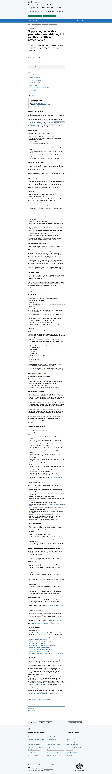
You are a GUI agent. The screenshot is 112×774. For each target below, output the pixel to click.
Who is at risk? (32, 79)
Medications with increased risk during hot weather (39, 87)
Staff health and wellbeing (34, 88)
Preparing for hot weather (34, 82)
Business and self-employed (34, 742)
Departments (69, 736)
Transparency (69, 750)
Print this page (33, 95)
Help (29, 763)
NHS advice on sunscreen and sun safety (39, 651)
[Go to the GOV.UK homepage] (32, 21)
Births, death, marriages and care (36, 739)
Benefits (30, 736)
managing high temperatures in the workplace (40, 623)
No (50, 722)
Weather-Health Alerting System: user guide (39, 647)
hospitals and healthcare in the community (49, 124)
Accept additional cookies (35, 16)
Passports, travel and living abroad (55, 750)
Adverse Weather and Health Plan (37, 643)
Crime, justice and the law (34, 750)
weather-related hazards (39, 103)
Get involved (69, 755)
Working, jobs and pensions (53, 755)
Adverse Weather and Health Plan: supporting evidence (42, 645)
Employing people (51, 739)
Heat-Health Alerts (44, 400)
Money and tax (50, 747)
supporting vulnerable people (40, 106)
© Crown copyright (79, 770)
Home (29, 23)
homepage (34, 101)
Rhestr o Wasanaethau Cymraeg (35, 764)
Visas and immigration (52, 752)
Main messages (32, 75)
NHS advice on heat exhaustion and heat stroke (40, 649)
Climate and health (53, 23)
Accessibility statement (46, 763)
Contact (55, 763)
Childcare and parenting (34, 744)
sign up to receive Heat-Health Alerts (38, 154)
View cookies (60, 16)
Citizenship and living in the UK (35, 747)
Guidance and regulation (72, 742)
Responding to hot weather (34, 84)
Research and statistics (72, 744)
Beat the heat (32, 641)
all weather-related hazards (40, 104)
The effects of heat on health (35, 80)
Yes (43, 722)
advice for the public (47, 158)
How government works (72, 752)
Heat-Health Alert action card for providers (39, 632)
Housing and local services (53, 744)
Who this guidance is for (34, 74)
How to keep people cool (34, 85)
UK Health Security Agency (38, 55)
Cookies (38, 763)
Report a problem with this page (75, 722)
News (67, 739)
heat (48, 104)
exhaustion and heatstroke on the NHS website (52, 369)
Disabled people (32, 752)
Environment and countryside (54, 742)
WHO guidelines (34, 368)
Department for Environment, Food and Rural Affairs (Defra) (42, 693)
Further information (33, 90)
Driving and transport (33, 755)
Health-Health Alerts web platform (38, 679)
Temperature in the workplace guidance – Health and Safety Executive (46, 653)
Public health (45, 23)
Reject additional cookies (49, 16)
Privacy (33, 763)
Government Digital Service (50, 764)
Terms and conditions (63, 763)
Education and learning (52, 736)
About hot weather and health (35, 77)
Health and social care (36, 23)
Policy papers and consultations (74, 747)
